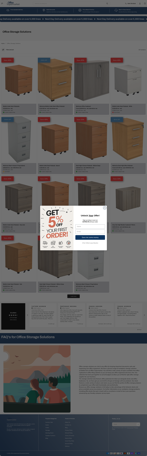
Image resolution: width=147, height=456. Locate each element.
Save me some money (90, 237)
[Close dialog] (104, 207)
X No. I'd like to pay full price (90, 243)
